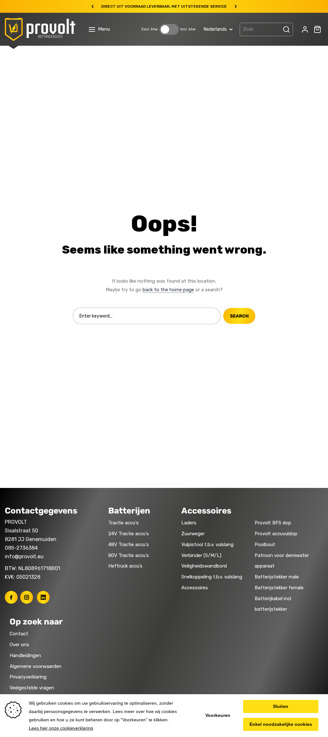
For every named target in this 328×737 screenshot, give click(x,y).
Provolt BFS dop (273, 523)
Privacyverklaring (28, 677)
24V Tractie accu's (128, 534)
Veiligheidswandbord (204, 566)
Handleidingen (25, 655)
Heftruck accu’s (125, 566)
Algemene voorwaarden (36, 666)
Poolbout (265, 544)
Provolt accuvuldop (276, 534)
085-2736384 (21, 548)
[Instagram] (26, 597)
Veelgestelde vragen (32, 688)
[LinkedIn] (43, 597)
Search (239, 316)
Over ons (19, 644)
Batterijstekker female (279, 588)
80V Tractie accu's (128, 555)
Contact (19, 634)
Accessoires (194, 588)
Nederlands (215, 29)
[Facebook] (11, 597)
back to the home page (168, 290)
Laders (188, 523)
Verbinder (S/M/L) (201, 555)
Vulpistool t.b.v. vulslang (207, 544)
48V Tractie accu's (128, 544)
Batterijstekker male (277, 577)
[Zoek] (286, 29)
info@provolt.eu (24, 556)
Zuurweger (193, 534)
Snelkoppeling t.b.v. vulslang (211, 577)
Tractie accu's (123, 523)
